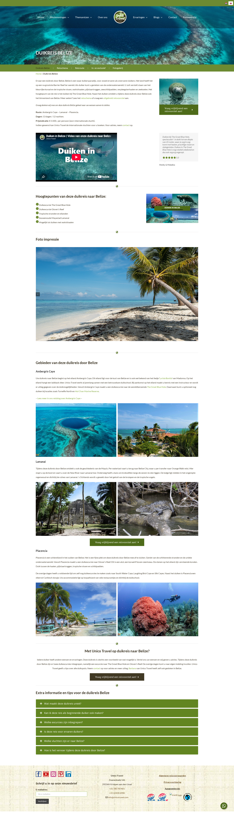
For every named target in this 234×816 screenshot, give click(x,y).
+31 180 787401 (117, 788)
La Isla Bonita (166, 378)
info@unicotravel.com (118, 797)
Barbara (132, 668)
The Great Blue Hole (156, 387)
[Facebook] (38, 774)
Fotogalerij (118, 68)
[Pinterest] (61, 774)
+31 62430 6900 (117, 793)
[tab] (117, 703)
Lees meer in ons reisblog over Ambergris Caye (58, 398)
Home (38, 73)
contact (126, 125)
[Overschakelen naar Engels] (230, 3)
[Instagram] (53, 774)
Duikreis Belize (43, 68)
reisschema (86, 98)
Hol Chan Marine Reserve (87, 391)
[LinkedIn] (68, 774)
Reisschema (62, 68)
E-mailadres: (42, 789)
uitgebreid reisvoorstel (114, 98)
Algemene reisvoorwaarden (172, 775)
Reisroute (79, 68)
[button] (38, 294)
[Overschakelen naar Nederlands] (226, 3)
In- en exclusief (98, 68)
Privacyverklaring (172, 782)
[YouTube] (46, 774)
